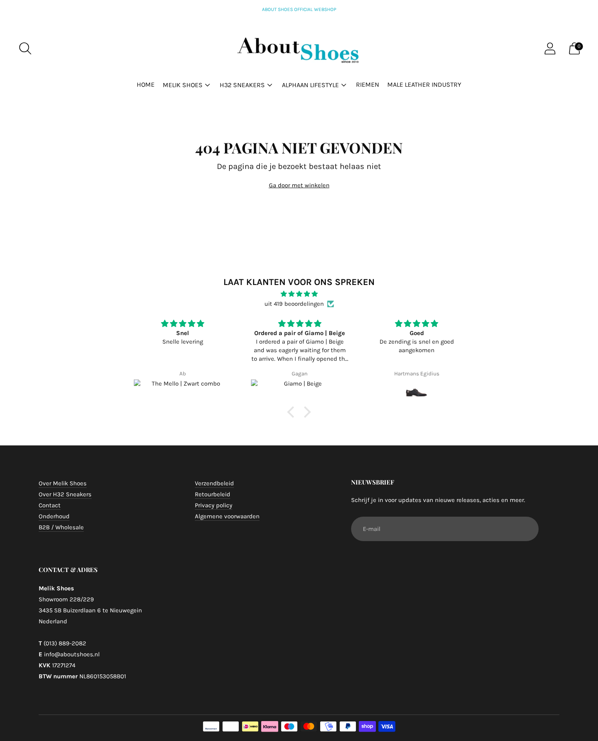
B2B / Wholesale (61, 527)
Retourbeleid (212, 494)
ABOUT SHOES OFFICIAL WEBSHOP (299, 9)
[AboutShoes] (299, 49)
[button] (293, 412)
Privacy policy (213, 505)
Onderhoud (54, 516)
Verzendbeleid (214, 483)
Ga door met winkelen (299, 185)
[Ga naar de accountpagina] (550, 48)
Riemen (367, 84)
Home (146, 84)
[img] (299, 294)
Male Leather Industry (424, 84)
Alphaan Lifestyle (310, 85)
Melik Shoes (183, 85)
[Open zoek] (25, 48)
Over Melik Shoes (63, 483)
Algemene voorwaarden (227, 516)
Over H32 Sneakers (65, 494)
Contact (50, 505)
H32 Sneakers (242, 85)
